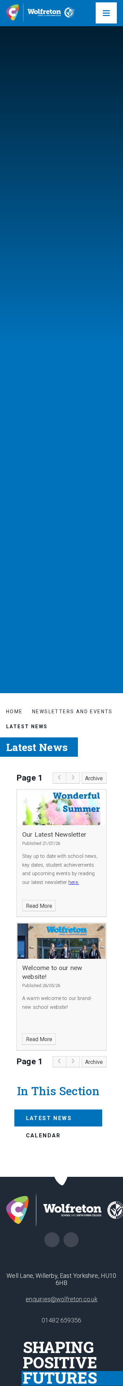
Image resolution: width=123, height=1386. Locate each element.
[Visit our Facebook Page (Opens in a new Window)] (51, 1239)
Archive (94, 778)
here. (73, 882)
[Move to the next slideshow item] (111, 584)
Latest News (26, 726)
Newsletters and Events (72, 711)
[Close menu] (106, 12)
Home (14, 711)
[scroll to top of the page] (61, 1177)
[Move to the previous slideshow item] (111, 601)
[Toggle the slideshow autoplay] (111, 618)
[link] (59, 778)
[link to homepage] (40, 13)
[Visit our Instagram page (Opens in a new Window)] (71, 1239)
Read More (39, 906)
